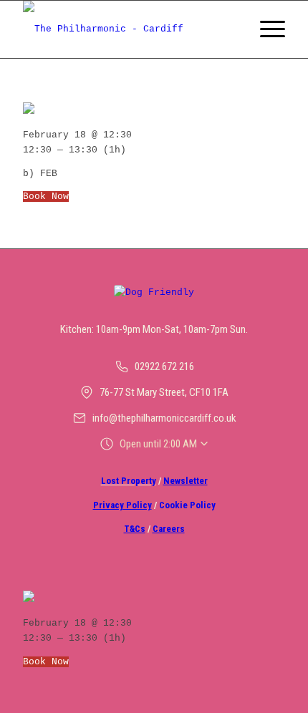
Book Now (46, 196)
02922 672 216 (164, 366)
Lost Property (128, 480)
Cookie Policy (187, 505)
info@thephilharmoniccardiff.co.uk (164, 418)
